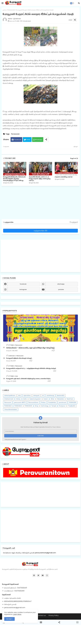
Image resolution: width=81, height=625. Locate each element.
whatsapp (60, 284)
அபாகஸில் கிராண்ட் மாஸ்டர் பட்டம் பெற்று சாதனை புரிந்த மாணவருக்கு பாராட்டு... (40, 178)
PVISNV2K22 (8, 406)
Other (52, 399)
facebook (23, 284)
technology (45, 406)
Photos (43, 402)
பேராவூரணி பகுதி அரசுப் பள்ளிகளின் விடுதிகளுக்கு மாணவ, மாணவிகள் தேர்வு (28, 379)
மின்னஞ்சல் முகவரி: (10, 604)
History (18, 399)
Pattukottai (60, 399)
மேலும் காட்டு (74, 158)
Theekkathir (71, 406)
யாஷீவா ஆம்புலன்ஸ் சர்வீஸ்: (12, 598)
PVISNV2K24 (18, 406)
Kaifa (25, 399)
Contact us (41, 615)
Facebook (17, 140)
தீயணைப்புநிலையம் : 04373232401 (15, 588)
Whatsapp (38, 140)
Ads (19, 395)
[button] (79, 3)
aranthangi (50, 395)
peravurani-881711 (20, 402)
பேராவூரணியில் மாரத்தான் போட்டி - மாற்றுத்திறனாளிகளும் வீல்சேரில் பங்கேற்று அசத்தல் (31, 368)
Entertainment (8, 399)
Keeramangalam (35, 399)
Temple (53, 406)
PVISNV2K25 (28, 406)
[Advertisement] (40, 256)
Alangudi (36, 395)
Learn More (17, 614)
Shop (36, 406)
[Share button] (46, 139)
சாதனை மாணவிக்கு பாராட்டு (63, 177)
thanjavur (62, 406)
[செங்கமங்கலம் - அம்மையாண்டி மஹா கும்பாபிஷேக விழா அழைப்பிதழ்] (40, 328)
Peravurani (11, 10)
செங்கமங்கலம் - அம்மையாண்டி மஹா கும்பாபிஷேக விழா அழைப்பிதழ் (30, 348)
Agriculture (27, 395)
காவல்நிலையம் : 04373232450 (14, 591)
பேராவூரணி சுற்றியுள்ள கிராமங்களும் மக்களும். (19, 358)
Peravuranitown (33, 402)
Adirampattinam (9, 395)
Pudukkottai (52, 402)
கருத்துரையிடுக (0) (40, 230)
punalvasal (62, 402)
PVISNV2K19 (72, 402)
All (43, 395)
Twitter (28, 140)
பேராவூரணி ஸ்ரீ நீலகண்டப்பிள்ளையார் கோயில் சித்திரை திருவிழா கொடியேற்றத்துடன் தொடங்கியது (14, 178)
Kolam (46, 399)
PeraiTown (70, 399)
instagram (23, 289)
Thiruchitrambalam (10, 409)
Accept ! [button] (9, 619)
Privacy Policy (54, 615)
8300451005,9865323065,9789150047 (18, 601)
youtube (61, 289)
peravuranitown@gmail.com (14, 607)
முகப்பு (4, 10)
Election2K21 (60, 395)
